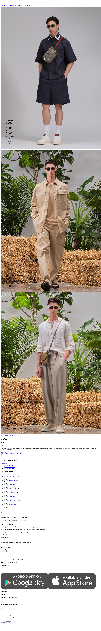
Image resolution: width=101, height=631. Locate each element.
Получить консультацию (11, 453)
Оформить (3, 551)
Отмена (3, 594)
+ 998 (27, 539)
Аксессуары (8, 435)
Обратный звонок (8, 523)
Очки (12, 435)
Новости (22, 5)
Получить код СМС (5, 547)
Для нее (3, 435)
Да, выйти (3, 622)
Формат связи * (4, 520)
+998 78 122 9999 (17, 568)
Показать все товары (6, 474)
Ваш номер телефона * (6, 539)
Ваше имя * (3, 518)
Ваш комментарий (5, 537)
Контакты (27, 5)
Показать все (4, 463)
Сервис (18, 5)
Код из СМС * (4, 549)
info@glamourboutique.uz (7, 568)
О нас (6, 5)
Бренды (14, 5)
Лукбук (10, 5)
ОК (2, 601)
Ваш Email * (4, 534)
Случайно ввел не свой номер (18, 547)
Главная (3, 5)
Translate (11, 2)
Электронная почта (9, 524)
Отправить (3, 591)
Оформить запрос (5, 615)
